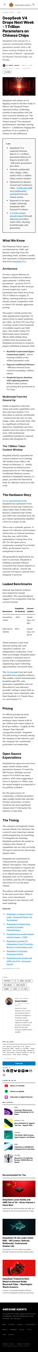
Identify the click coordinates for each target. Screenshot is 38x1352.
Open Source (20, 985)
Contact (11, 1334)
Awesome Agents (23, 5)
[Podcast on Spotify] (19, 1070)
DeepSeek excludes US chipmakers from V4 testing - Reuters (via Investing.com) (20, 944)
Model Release (25, 981)
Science (20, 1324)
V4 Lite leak (12, 672)
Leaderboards (30, 1324)
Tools (29, 1329)
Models (5, 1329)
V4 (15, 981)
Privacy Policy (8, 1344)
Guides (21, 1329)
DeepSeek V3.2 (19, 261)
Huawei (6, 989)
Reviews (11, 1324)
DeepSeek (7, 981)
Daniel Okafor (14, 65)
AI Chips (24, 989)
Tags (4, 1334)
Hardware (13, 1329)
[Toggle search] (33, 4)
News (18, 12)
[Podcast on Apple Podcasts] (23, 1070)
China (15, 989)
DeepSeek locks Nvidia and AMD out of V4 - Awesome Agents (19, 961)
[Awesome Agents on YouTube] (26, 1070)
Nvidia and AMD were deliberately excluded (21, 191)
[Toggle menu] (5, 4)
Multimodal (8, 985)
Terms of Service (23, 1344)
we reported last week (15, 500)
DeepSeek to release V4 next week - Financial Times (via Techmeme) (20, 917)
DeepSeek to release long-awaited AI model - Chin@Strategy (19, 927)
